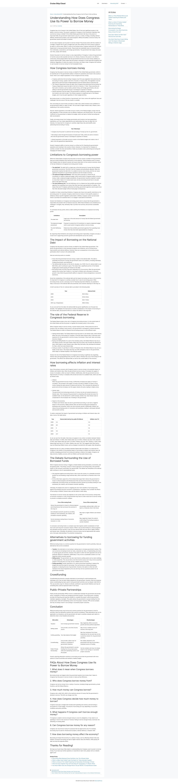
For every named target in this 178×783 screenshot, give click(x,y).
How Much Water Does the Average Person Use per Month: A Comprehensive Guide (74, 765)
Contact (123, 3)
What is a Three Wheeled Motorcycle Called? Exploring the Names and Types (118, 17)
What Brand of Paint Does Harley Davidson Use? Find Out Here (66, 771)
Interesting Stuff (114, 3)
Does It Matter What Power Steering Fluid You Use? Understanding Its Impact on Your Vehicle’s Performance (76, 772)
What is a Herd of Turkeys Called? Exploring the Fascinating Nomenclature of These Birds (117, 23)
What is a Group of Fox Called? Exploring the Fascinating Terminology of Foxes (73, 762)
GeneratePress (98, 780)
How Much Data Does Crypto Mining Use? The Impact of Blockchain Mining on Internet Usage (118, 40)
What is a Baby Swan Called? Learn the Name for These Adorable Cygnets (72, 760)
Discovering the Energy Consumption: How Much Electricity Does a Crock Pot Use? (117, 30)
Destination (104, 3)
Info (98, 3)
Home (51, 14)
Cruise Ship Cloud (57, 3)
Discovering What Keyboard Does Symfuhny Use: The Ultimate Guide (70, 758)
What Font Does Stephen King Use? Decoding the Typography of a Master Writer (73, 763)
